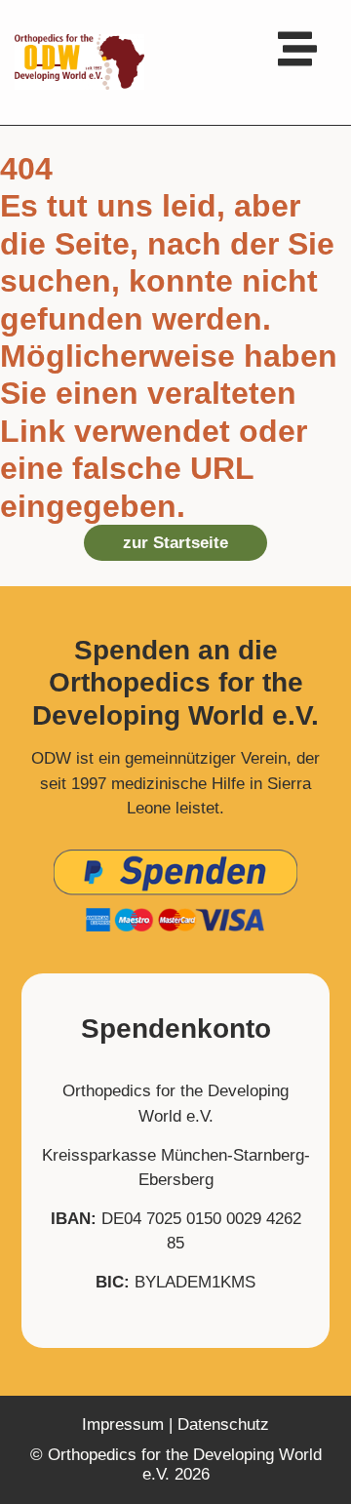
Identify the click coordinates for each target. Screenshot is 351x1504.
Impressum (123, 1424)
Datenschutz (223, 1424)
